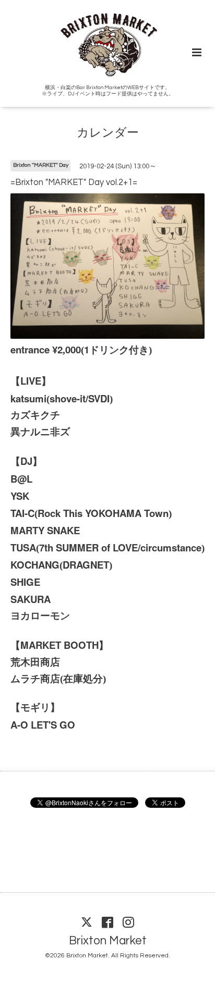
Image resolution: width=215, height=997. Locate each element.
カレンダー (108, 133)
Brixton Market (108, 941)
